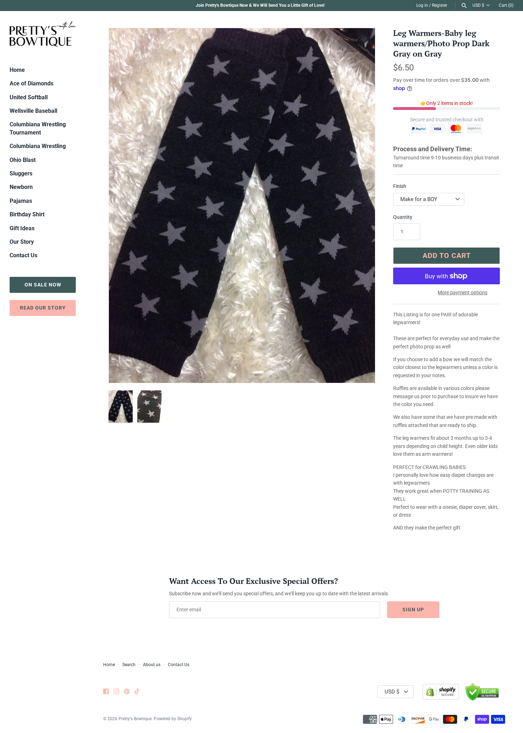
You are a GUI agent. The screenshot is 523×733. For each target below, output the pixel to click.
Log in (422, 5)
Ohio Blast (23, 160)
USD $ (478, 5)
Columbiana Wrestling (38, 146)
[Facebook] (106, 692)
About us (151, 664)
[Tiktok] (137, 692)
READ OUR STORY (43, 308)
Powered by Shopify (173, 718)
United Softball (29, 97)
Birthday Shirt (27, 214)
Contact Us (23, 255)
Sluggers (21, 173)
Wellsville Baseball (33, 110)
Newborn (21, 187)
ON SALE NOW (43, 285)
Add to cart (447, 255)
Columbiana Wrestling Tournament (38, 128)
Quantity (402, 217)
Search (129, 664)
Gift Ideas (22, 228)
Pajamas (21, 200)
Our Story (22, 241)
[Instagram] (116, 692)
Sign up (413, 609)
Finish (399, 186)
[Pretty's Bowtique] (42, 34)
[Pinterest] (127, 692)
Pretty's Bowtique (135, 718)
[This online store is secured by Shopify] (441, 692)
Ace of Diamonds (31, 83)
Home (17, 70)
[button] (360, 205)
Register (439, 5)
